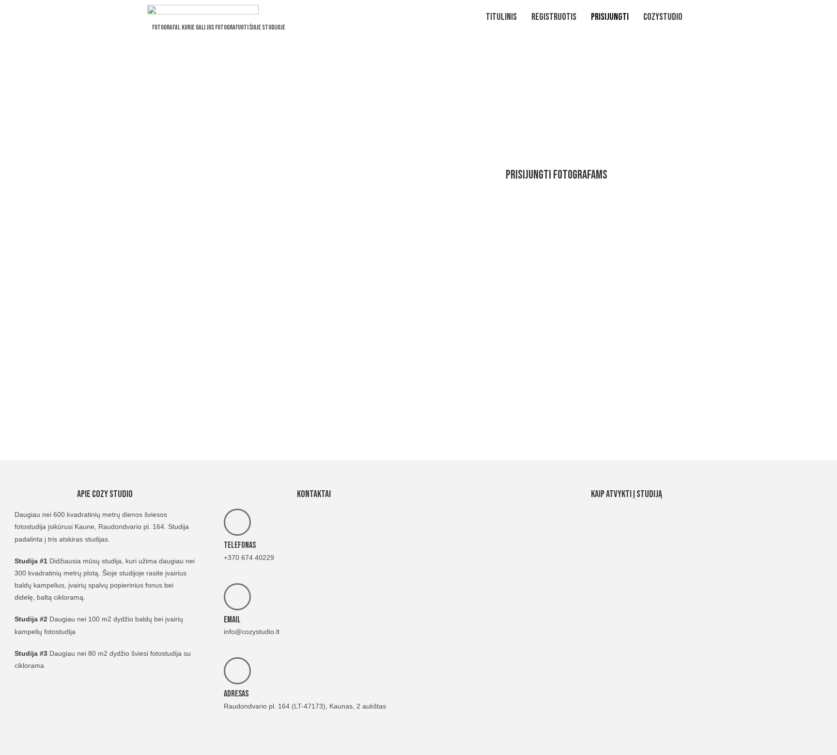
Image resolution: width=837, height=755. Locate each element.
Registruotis (553, 17)
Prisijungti (610, 17)
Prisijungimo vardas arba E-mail (497, 214)
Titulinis (501, 17)
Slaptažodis (462, 257)
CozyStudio (662, 17)
